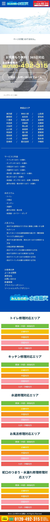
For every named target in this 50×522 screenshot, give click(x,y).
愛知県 (41, 116)
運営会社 (8, 275)
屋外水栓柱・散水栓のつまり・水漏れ (21, 183)
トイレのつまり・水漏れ (16, 160)
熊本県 (41, 138)
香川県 (25, 132)
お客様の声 (9, 269)
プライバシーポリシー (14, 285)
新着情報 (8, 282)
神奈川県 (25, 113)
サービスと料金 (11, 156)
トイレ (9, 196)
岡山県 (25, 126)
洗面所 (9, 206)
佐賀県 (41, 135)
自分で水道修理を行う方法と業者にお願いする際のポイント (25, 228)
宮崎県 (9, 141)
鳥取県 (41, 129)
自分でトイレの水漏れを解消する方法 (21, 260)
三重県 (9, 119)
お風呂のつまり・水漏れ (16, 166)
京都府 (25, 123)
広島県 (41, 126)
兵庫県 (41, 123)
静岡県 (9, 116)
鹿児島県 (25, 141)
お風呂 (9, 200)
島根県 (25, 129)
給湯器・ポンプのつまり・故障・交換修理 (23, 180)
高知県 (9, 135)
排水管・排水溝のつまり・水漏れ (19, 173)
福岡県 (25, 135)
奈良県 (9, 123)
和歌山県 (25, 119)
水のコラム (9, 193)
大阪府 (9, 126)
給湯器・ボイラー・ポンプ (17, 213)
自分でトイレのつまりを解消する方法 (21, 257)
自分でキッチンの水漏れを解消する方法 (22, 250)
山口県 (9, 129)
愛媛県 (41, 132)
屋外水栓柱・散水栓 (14, 210)
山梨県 (41, 113)
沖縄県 (41, 141)
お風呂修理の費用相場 (15, 246)
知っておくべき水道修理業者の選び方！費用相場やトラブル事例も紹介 (25, 235)
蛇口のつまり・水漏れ (15, 176)
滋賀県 (41, 119)
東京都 (9, 113)
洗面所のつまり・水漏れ (16, 170)
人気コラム (9, 222)
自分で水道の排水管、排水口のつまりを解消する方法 (25, 241)
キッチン (10, 203)
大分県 (9, 138)
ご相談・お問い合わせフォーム (25, 77)
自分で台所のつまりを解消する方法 (20, 253)
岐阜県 (25, 116)
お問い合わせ (10, 278)
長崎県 (25, 138)
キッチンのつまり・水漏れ (17, 163)
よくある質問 (10, 272)
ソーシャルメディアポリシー (17, 288)
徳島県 (9, 132)
